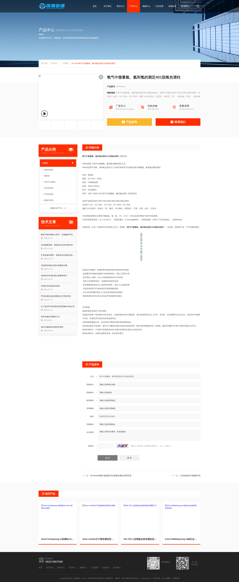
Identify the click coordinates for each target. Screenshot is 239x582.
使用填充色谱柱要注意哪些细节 (54, 276)
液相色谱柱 (49, 170)
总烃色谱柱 (49, 188)
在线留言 (172, 6)
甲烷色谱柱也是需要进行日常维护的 (56, 296)
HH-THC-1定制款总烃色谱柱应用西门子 (140, 539)
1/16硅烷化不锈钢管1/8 (190, 476)
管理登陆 (175, 578)
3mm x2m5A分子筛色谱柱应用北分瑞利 (99, 539)
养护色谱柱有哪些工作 (50, 317)
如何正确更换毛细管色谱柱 (52, 327)
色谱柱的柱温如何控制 (50, 286)
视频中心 (146, 6)
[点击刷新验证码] (122, 446)
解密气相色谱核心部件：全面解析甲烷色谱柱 (58, 234)
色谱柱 (66, 63)
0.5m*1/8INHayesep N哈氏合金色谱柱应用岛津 (181, 539)
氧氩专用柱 (49, 200)
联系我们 (185, 6)
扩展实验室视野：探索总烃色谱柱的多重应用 (58, 255)
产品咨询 (131, 122)
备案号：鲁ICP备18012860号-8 (127, 578)
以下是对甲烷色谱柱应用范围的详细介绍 (58, 306)
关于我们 (108, 6)
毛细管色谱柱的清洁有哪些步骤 (54, 265)
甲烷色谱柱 (49, 194)
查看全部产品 (56, 208)
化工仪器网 (166, 578)
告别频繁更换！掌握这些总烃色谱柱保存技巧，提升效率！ (58, 245)
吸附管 (47, 176)
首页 (95, 6)
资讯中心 (120, 6)
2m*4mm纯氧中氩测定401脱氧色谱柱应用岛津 (110, 476)
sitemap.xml (146, 578)
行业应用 (159, 6)
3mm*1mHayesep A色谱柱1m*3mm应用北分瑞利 (57, 539)
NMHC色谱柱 (50, 182)
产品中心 (133, 6)
